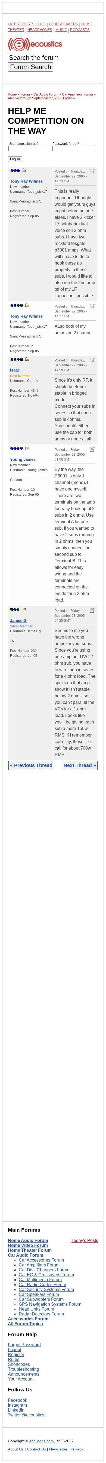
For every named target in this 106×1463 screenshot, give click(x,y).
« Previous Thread (31, 765)
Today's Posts (84, 1240)
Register (16, 1354)
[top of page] (11, 170)
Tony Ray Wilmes (26, 181)
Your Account (20, 1379)
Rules (13, 1359)
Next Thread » (80, 765)
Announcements (23, 1374)
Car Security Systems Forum (46, 1289)
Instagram (17, 1405)
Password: (65, 144)
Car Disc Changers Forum (44, 1270)
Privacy (77, 1449)
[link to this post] (24, 170)
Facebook (17, 1400)
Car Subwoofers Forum (41, 1299)
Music (61, 30)
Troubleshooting (23, 1369)
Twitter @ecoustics (26, 1415)
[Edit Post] (92, 171)
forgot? (74, 144)
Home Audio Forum (28, 1240)
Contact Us (36, 1449)
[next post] (15, 170)
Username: (23, 144)
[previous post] (15, 305)
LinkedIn (16, 1410)
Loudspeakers (63, 24)
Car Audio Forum (25, 1255)
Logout (14, 1349)
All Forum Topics (25, 1323)
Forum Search (30, 66)
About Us (16, 1449)
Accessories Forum (28, 1319)
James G (18, 620)
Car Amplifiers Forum (39, 1265)
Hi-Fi (42, 24)
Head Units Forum (36, 1309)
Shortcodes (19, 1364)
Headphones (39, 30)
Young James (23, 459)
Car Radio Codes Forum (42, 1284)
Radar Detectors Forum (41, 1314)
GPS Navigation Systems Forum (50, 1304)
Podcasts (80, 30)
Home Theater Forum (30, 1250)
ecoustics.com (41, 1441)
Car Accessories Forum (41, 1260)
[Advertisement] (53, 998)
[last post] (18, 170)
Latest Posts (21, 24)
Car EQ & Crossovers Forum (46, 1274)
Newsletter (58, 1449)
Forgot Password (24, 1344)
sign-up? (32, 144)
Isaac (15, 370)
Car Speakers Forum (39, 1294)
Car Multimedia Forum (40, 1279)
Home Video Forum (28, 1245)
